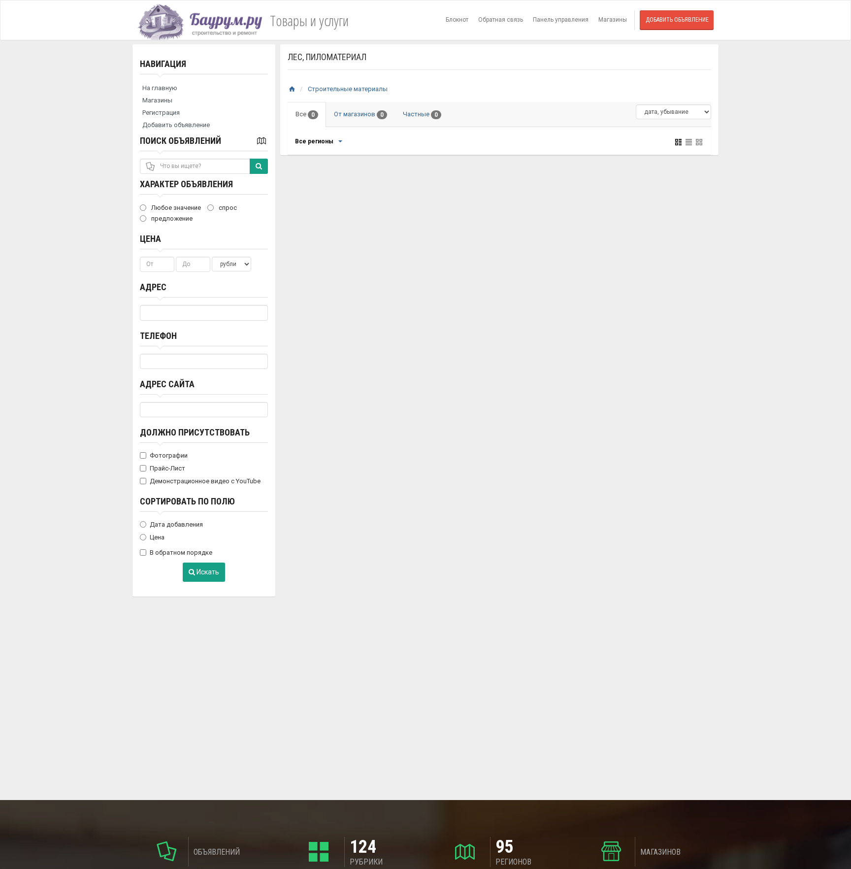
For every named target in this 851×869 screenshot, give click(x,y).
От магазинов (359, 114)
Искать (207, 572)
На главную (159, 88)
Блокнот (457, 19)
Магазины (612, 19)
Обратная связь (500, 19)
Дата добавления (176, 524)
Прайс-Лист (167, 468)
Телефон (158, 336)
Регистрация (161, 112)
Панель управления (561, 19)
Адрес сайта (167, 384)
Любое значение (175, 207)
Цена (150, 239)
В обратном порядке (181, 552)
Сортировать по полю (187, 501)
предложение (171, 218)
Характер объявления (186, 184)
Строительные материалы (348, 89)
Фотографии (169, 455)
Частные (420, 114)
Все (305, 114)
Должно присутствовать (195, 432)
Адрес (153, 287)
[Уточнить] (339, 141)
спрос (227, 207)
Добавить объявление (677, 19)
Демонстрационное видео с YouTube (205, 481)
